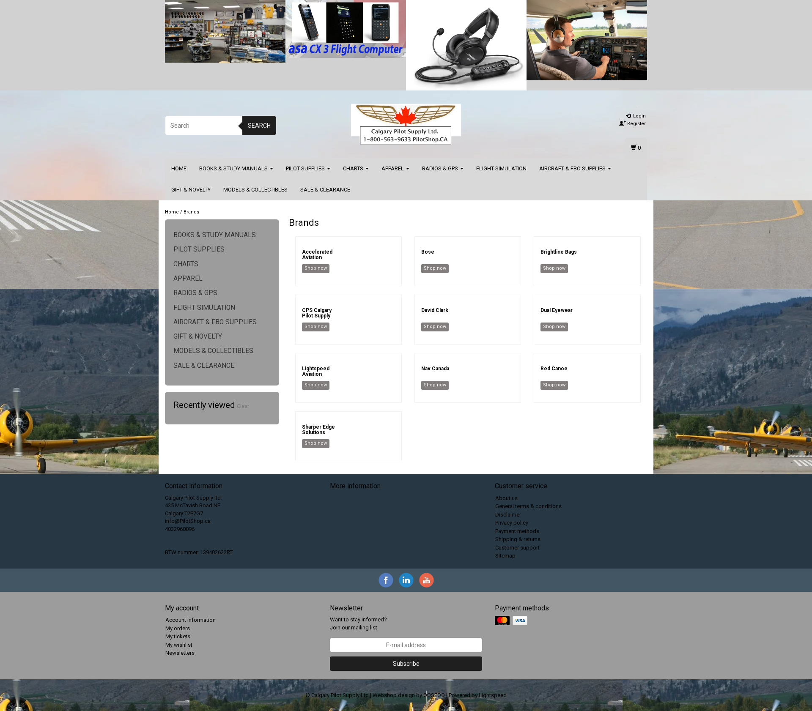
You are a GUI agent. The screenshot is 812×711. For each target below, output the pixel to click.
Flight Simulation (501, 168)
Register (636, 123)
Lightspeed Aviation (315, 371)
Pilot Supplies (306, 168)
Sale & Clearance (325, 189)
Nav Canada (435, 369)
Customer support (517, 547)
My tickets (177, 636)
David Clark (434, 310)
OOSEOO (434, 695)
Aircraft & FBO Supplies (573, 168)
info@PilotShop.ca (188, 521)
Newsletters (180, 653)
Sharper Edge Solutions (318, 429)
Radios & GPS (440, 168)
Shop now (315, 268)
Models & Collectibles (255, 189)
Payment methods (517, 531)
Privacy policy (511, 523)
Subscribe (406, 663)
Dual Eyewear (556, 310)
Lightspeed (493, 695)
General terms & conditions (528, 506)
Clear (243, 406)
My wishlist (178, 645)
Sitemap (505, 555)
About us (506, 498)
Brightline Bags (558, 252)
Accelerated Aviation (317, 254)
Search (259, 125)
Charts (354, 168)
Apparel (393, 168)
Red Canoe (554, 369)
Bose (427, 252)
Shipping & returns (517, 539)
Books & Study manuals (234, 168)
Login (639, 116)
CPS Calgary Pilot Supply (317, 313)
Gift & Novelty (191, 189)
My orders (177, 628)
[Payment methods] (512, 621)
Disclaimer (508, 514)
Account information (190, 620)
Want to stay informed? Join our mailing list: (358, 623)
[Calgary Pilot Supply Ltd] (406, 124)
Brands (191, 212)
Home (179, 168)
